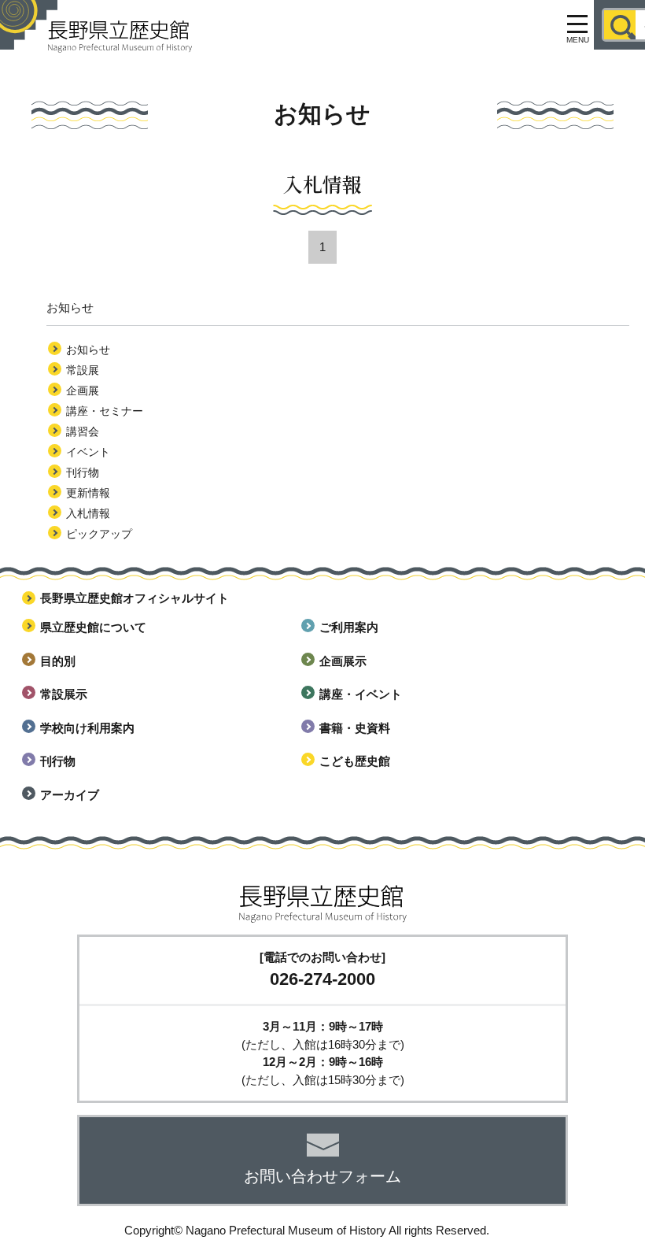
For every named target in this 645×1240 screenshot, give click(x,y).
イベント (88, 452)
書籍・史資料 (354, 728)
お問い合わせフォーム (322, 1176)
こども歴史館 (354, 761)
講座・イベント (360, 694)
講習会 (82, 431)
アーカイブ (69, 794)
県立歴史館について (93, 627)
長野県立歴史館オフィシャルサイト (134, 598)
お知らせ (88, 349)
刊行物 (82, 472)
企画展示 (343, 661)
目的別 (58, 661)
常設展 (82, 370)
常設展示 (63, 694)
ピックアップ (99, 533)
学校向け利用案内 (87, 728)
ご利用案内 (348, 627)
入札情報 (88, 513)
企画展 (82, 390)
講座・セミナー (104, 411)
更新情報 (88, 493)
